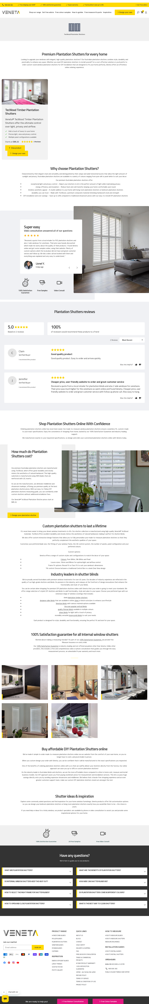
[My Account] (146, 12)
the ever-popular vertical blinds (75, 606)
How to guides (77, 12)
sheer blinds (63, 612)
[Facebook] (4, 963)
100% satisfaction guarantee (51, 5)
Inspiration (107, 12)
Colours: (64, 559)
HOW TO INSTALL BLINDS (113, 951)
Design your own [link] (18, 153)
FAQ (77, 951)
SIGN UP (38, 947)
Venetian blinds (61, 603)
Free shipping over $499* (27, 5)
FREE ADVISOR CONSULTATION (86, 954)
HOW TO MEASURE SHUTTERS (115, 938)
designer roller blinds (47, 600)
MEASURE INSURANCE (112, 942)
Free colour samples (63, 12)
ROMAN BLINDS (57, 948)
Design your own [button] (125, 12)
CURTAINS (55, 951)
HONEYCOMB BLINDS (59, 935)
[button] (31, 141)
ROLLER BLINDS (57, 938)
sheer (77, 600)
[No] (139, 364)
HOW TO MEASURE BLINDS (114, 935)
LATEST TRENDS (57, 964)
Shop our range (35, 12)
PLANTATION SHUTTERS (59, 942)
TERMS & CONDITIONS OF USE (86, 981)
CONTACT (79, 942)
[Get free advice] (141, 5)
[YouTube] (18, 963)
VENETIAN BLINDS (57, 945)
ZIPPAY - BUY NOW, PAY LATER (86, 972)
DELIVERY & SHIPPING (83, 948)
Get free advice (48, 12)
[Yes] (136, 364)
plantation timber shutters (77, 597)
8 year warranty (73, 5)
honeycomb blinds (75, 615)
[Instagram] (13, 963)
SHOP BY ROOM (57, 967)
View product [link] (16, 148)
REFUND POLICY (81, 975)
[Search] (138, 12)
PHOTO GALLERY (57, 970)
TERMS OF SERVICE (82, 978)
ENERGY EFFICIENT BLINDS (60, 960)
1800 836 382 (8, 5)
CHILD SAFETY (80, 945)
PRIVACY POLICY (81, 984)
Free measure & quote (93, 12)
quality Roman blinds (65, 609)
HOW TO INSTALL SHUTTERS (114, 954)
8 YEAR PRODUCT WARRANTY (85, 963)
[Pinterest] (9, 963)
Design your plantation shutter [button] (24, 515)
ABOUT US (79, 935)
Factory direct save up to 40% (94, 5)
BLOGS (78, 938)
